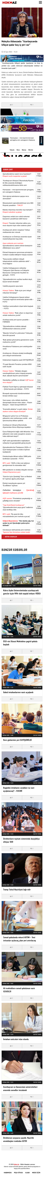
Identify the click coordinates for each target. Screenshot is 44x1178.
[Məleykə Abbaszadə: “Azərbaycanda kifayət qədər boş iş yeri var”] (22, 22)
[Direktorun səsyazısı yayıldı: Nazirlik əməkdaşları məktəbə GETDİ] (22, 1117)
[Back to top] (38, 1172)
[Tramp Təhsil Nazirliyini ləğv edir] (22, 868)
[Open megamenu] (40, 2)
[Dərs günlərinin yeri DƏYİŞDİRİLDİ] (22, 719)
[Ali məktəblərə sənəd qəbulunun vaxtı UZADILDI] (22, 967)
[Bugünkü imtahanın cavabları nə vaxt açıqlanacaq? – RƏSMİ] (22, 766)
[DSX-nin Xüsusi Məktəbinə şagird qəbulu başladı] (22, 620)
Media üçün (36, 1173)
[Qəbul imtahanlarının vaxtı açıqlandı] (22, 671)
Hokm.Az (16, 1164)
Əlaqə (27, 1173)
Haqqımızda (8, 1173)
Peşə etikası (18, 1173)
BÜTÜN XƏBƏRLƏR (11, 537)
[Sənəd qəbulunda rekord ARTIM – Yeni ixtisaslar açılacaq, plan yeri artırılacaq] (22, 916)
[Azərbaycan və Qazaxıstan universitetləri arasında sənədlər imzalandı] (22, 1066)
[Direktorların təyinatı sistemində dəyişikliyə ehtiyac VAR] (22, 817)
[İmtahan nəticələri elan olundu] (22, 1018)
